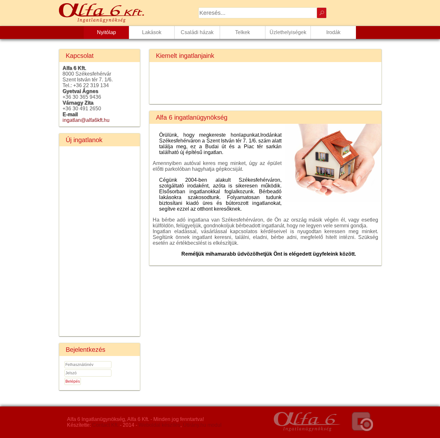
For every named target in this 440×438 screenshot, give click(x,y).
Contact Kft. (105, 425)
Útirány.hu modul (202, 425)
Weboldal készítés (159, 425)
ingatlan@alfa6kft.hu (86, 120)
